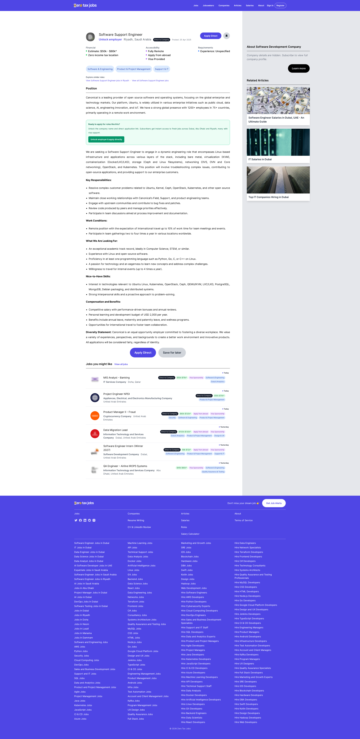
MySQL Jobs (134, 628)
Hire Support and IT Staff (194, 627)
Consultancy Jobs (137, 615)
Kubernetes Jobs (83, 705)
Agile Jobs (80, 691)
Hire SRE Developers (246, 681)
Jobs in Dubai (81, 610)
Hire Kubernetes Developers (196, 659)
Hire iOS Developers (245, 686)
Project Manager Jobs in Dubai (90, 592)
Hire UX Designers (244, 663)
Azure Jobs (80, 718)
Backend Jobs (135, 579)
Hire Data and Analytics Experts (198, 636)
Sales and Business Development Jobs (94, 669)
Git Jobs (132, 574)
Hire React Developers (193, 722)
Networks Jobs (136, 597)
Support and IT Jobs (85, 673)
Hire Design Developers (247, 713)
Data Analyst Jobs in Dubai (88, 561)
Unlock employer (111, 39)
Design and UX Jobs (138, 655)
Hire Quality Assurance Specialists (253, 668)
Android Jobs (135, 682)
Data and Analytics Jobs (87, 682)
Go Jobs (132, 646)
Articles (237, 5)
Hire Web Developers (246, 722)
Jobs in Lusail (81, 628)
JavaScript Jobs (83, 709)
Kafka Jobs (134, 700)
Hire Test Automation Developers (252, 645)
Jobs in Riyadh (82, 615)
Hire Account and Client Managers (253, 650)
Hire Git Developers (191, 708)
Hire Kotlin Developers (246, 708)
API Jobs (132, 547)
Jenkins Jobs (135, 660)
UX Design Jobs (136, 709)
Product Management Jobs (142, 678)
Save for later (172, 352)
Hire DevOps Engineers (193, 615)
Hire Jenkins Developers (247, 614)
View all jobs (121, 364)
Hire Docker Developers (194, 695)
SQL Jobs (79, 678)
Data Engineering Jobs (140, 592)
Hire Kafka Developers (246, 654)
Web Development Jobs (194, 588)
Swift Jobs (187, 570)
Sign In (270, 5)
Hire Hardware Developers (249, 695)
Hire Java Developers (192, 654)
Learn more (299, 68)
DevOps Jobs (81, 664)
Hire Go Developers (245, 600)
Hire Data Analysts (191, 690)
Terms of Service (244, 520)
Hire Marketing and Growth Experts (254, 677)
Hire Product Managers (247, 632)
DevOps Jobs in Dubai (86, 601)
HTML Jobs (134, 637)
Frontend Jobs (135, 606)
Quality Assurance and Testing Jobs (147, 624)
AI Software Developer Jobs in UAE (93, 565)
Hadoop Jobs (188, 583)
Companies (224, 5)
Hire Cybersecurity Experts (195, 606)
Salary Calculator (190, 533)
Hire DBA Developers (246, 699)
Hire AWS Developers (192, 597)
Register (280, 5)
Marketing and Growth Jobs (196, 543)
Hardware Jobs (189, 561)
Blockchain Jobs (190, 556)
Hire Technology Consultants (250, 565)
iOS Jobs (186, 552)
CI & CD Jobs (81, 714)
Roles (184, 527)
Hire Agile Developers (192, 645)
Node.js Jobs (135, 642)
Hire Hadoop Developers (248, 717)
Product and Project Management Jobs (95, 687)
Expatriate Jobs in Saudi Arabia (91, 570)
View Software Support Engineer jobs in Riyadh (107, 80)
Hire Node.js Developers (247, 596)
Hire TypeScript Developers (249, 618)
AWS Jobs (79, 646)
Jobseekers (208, 5)
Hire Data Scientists (191, 717)
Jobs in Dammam (83, 637)
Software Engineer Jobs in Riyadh (92, 579)
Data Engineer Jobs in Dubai (89, 552)
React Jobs (134, 588)
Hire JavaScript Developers (195, 663)
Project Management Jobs (88, 696)
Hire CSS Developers (246, 587)
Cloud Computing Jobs (86, 660)
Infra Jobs (133, 687)
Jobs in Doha (81, 619)
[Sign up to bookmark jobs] (226, 35)
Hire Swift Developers (246, 704)
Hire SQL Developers (192, 632)
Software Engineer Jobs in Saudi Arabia (95, 574)
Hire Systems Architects (247, 570)
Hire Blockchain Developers (249, 690)
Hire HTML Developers (247, 591)
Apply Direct (210, 35)
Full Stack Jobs (136, 718)
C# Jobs (132, 610)
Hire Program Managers (247, 659)
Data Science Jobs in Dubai (89, 556)
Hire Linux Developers (193, 704)
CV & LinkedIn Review (139, 527)
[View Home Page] (85, 5)
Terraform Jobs (136, 601)
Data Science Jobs (138, 583)
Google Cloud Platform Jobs (143, 651)
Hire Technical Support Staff (196, 686)
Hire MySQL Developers (247, 582)
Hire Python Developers (193, 601)
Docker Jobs (134, 561)
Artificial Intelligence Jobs (141, 565)
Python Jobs (81, 651)
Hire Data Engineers (245, 543)
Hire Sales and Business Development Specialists (201, 621)
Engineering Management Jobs (144, 673)
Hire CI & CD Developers (194, 668)
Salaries (250, 5)
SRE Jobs (186, 547)
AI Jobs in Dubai (83, 597)
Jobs (196, 5)
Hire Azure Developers (193, 672)
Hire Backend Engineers (193, 713)
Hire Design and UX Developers (251, 609)
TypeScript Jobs (136, 664)
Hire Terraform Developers (249, 552)
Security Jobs (81, 655)
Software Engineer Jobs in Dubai (91, 543)
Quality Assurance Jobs (140, 714)
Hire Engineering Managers (249, 627)
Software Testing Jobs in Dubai (91, 606)
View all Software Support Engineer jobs (150, 80)
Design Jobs (187, 579)
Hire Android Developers (248, 636)
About (261, 5)
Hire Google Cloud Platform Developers (256, 605)
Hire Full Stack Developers (249, 672)
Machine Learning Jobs (140, 543)
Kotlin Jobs (187, 574)
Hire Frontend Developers (248, 556)
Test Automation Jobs (139, 691)
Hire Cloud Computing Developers (199, 610)
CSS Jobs (133, 633)
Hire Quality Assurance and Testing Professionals (253, 576)
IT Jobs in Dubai (83, 547)
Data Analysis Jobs (138, 556)
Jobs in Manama (83, 633)
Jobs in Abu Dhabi (84, 588)
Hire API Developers (191, 681)
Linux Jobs (133, 570)
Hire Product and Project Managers (200, 641)
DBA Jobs (186, 565)
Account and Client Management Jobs (148, 696)
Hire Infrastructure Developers (251, 641)
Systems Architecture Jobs (142, 619)
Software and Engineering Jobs (91, 642)
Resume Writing (136, 520)
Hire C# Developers (245, 561)
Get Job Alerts (274, 503)
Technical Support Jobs (140, 552)
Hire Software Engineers (194, 592)
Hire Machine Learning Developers (199, 677)
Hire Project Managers (193, 650)
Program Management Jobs (142, 705)
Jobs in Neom (81, 624)
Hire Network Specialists (248, 547)
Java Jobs (79, 700)
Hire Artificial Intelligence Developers (201, 699)
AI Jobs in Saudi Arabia (86, 583)
